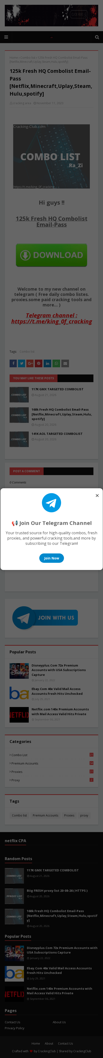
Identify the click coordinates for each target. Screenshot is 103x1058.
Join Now (51, 558)
